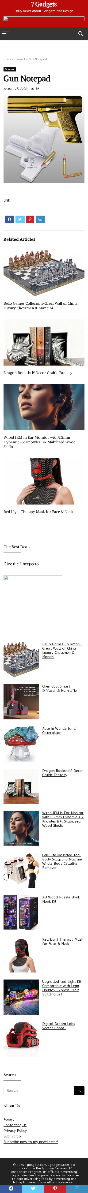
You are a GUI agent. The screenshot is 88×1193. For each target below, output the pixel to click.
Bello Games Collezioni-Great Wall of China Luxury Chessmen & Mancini (40, 305)
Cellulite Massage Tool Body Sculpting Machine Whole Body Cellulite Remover (62, 861)
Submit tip (12, 1136)
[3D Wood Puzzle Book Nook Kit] (21, 912)
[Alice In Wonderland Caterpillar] (21, 744)
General (20, 59)
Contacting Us (15, 1125)
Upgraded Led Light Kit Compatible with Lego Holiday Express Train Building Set (61, 988)
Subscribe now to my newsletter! (31, 1142)
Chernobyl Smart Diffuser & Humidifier (60, 688)
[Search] (80, 34)
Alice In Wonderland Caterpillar (59, 730)
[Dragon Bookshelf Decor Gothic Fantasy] (21, 786)
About (9, 1119)
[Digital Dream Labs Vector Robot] (21, 1039)
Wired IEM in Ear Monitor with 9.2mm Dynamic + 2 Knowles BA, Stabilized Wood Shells (40, 442)
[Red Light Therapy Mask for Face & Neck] (21, 954)
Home (7, 59)
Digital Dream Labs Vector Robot (58, 1026)
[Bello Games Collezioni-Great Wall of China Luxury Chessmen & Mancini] (21, 659)
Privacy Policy (15, 1131)
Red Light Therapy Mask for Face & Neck (38, 511)
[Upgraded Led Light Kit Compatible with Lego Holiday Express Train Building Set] (21, 997)
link (7, 200)
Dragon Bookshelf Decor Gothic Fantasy (38, 372)
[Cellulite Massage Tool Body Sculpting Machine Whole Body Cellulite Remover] (21, 870)
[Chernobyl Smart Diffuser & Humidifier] (21, 701)
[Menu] (5, 34)
